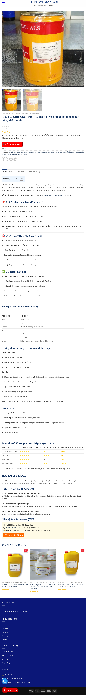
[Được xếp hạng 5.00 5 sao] (34, 591)
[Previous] (6, 49)
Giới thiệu (5, 628)
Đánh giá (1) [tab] (34, 172)
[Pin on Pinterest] (15, 159)
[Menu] (3, 3)
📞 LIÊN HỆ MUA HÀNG (12, 144)
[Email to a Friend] (11, 159)
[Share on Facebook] (7, 159)
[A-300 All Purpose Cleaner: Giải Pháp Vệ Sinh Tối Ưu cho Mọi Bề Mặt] (71, 564)
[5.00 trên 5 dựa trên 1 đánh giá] (43, 132)
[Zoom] (4, 85)
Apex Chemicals (28, 185)
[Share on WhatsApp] (3, 159)
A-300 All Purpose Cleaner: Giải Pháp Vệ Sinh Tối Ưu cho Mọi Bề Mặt (70, 585)
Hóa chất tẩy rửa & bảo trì (54, 195)
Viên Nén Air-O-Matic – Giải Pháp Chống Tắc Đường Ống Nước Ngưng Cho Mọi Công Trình (42, 586)
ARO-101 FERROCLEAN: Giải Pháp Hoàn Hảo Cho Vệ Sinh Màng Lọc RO (15, 585)
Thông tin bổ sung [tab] (18, 172)
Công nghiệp (6, 663)
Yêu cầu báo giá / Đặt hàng (14, 535)
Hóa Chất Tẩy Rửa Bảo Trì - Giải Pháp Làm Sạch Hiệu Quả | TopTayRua (41, 152)
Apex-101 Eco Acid (8, 655)
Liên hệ (4, 640)
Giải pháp (5, 636)
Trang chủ (6, 113)
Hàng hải (5, 659)
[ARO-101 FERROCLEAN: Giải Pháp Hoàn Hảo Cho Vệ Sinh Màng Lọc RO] (15, 564)
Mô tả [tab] (4, 172)
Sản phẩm (16, 113)
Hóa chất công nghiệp (31, 113)
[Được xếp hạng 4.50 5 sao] (6, 589)
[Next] (80, 49)
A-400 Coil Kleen (8, 652)
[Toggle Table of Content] (20, 179)
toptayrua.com (43, 1)
